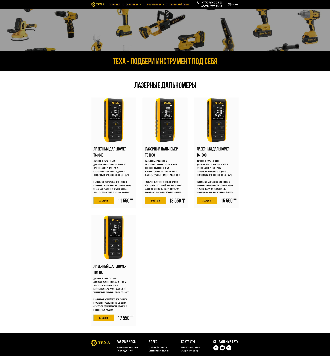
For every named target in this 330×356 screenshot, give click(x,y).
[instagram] (215, 347)
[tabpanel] (165, 212)
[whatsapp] (228, 347)
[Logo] (98, 4)
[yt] (222, 347)
